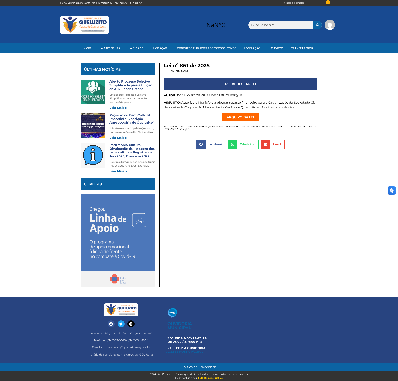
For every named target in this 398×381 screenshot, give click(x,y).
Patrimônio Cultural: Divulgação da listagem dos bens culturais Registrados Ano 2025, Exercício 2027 (132, 150)
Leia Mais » (118, 108)
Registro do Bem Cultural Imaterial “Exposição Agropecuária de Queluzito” (131, 119)
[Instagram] (131, 323)
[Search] (317, 25)
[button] (211, 144)
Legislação (252, 48)
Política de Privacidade (199, 367)
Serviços (276, 48)
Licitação (160, 48)
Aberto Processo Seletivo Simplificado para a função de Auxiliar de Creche (130, 85)
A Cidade (136, 48)
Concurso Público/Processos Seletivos (206, 48)
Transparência (302, 48)
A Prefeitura (110, 48)
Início (87, 48)
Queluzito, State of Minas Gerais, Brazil (215, 25)
